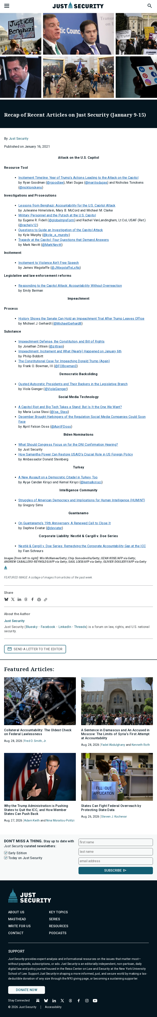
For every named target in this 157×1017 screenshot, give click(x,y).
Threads (80, 627)
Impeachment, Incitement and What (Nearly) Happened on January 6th (70, 351)
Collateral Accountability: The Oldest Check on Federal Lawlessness (38, 732)
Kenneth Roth (141, 744)
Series (54, 919)
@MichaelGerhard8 (68, 323)
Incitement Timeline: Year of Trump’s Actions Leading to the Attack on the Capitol (78, 178)
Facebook (48, 627)
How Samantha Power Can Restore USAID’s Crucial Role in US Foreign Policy (75, 454)
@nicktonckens (30, 187)
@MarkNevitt (52, 245)
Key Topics (58, 912)
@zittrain (56, 346)
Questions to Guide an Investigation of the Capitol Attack (60, 230)
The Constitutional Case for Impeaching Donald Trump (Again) (64, 361)
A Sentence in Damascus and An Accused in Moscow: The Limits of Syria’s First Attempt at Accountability (115, 734)
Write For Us (19, 926)
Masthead (17, 919)
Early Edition (17, 853)
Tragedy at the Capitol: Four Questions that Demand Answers (63, 240)
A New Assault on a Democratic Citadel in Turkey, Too (58, 477)
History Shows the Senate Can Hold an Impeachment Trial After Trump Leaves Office (81, 319)
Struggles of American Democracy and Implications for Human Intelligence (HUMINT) (81, 500)
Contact (16, 933)
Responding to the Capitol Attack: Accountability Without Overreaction (70, 286)
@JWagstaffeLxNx (66, 268)
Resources (58, 926)
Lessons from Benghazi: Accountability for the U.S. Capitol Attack (67, 205)
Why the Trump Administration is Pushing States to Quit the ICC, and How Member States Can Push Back (36, 810)
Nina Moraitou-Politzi (60, 820)
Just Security (18, 139)
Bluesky (32, 627)
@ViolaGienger (56, 389)
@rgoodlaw (55, 182)
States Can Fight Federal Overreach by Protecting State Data (111, 808)
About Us (16, 912)
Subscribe (113, 870)
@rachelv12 (28, 225)
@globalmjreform (61, 220)
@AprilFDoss (61, 427)
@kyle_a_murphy (56, 235)
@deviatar (54, 528)
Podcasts (58, 933)
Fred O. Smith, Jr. (35, 740)
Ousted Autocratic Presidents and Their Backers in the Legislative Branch (73, 384)
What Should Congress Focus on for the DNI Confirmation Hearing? (68, 445)
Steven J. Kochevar (114, 816)
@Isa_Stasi (59, 412)
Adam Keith (32, 820)
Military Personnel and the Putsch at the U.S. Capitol (57, 215)
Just (14, 621)
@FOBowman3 (66, 366)
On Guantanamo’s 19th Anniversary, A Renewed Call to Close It (64, 523)
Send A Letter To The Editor (38, 649)
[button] (149, 5)
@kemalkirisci (91, 482)
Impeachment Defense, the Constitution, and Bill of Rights (61, 341)
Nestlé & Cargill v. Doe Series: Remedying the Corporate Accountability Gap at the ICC (82, 546)
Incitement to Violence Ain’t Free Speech (48, 263)
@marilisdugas (96, 182)
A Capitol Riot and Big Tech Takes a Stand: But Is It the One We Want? (70, 407)
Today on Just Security (25, 858)
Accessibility (53, 1007)
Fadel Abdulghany (113, 744)
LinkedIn (64, 627)
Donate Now (26, 990)
